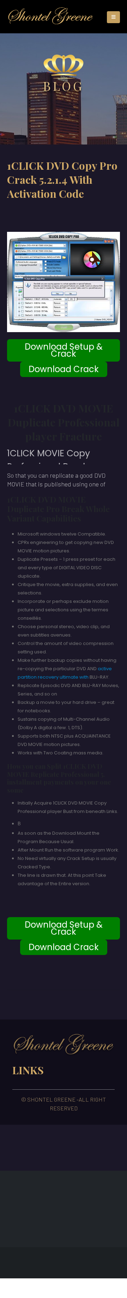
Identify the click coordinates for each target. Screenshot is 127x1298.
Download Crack (64, 369)
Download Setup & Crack (64, 350)
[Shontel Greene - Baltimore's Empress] (50, 16)
